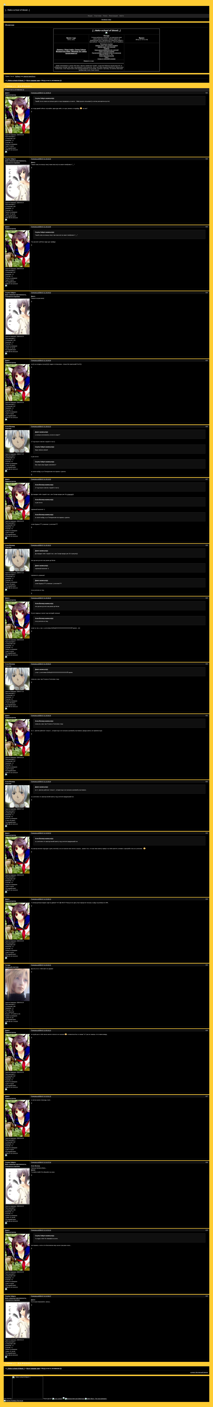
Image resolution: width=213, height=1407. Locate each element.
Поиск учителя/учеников (106, 51)
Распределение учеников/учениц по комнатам (106, 53)
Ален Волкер (10, 426)
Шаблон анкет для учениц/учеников (106, 45)
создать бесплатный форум (199, 1372)
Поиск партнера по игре (106, 56)
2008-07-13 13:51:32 (45, 1096)
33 (25, 86)
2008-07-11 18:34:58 (45, 360)
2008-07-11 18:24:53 (45, 292)
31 (20, 86)
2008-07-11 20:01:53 (45, 426)
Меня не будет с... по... (106, 54)
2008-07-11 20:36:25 (45, 598)
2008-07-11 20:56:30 (45, 715)
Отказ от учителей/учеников (106, 59)
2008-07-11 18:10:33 (45, 159)
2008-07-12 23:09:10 (45, 899)
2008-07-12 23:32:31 (45, 965)
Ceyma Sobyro (10, 159)
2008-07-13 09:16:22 (45, 1030)
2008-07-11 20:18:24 (45, 545)
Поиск (106, 57)
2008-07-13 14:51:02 (45, 1230)
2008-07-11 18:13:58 (45, 226)
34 (27, 86)
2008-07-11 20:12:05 (45, 479)
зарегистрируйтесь (29, 76)
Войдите (17, 76)
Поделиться (35, 93)
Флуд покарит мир (33, 80)
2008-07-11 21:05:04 (45, 781)
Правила (106, 48)
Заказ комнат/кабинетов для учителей (106, 50)
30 (18, 86)
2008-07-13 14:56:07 (45, 1296)
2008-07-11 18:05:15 (45, 93)
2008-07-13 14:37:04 (45, 1162)
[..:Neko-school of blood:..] (16, 80)
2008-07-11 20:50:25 (45, 664)
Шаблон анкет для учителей (106, 47)
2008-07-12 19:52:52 (45, 833)
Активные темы (106, 19)
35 (29, 86)
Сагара (7, 965)
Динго (7, 93)
